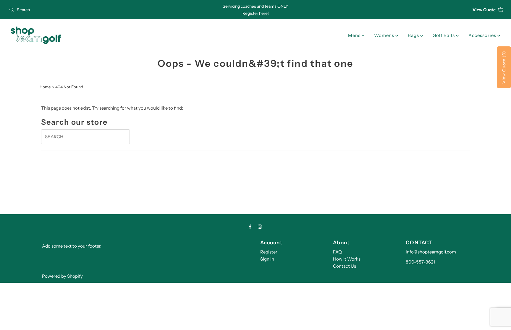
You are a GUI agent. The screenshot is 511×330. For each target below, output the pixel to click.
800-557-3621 (420, 262)
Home (45, 86)
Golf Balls (444, 35)
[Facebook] (250, 226)
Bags (414, 35)
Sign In (267, 259)
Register (268, 252)
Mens (355, 35)
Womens (384, 35)
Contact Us (344, 266)
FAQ (337, 252)
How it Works (346, 259)
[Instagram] (260, 226)
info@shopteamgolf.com (431, 252)
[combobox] (88, 10)
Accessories (482, 35)
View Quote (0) (504, 67)
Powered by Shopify (62, 276)
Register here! (255, 13)
